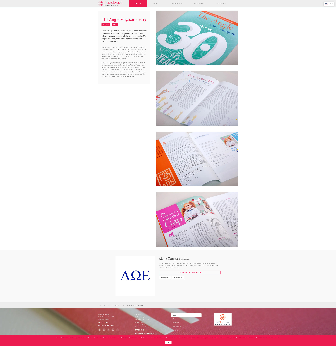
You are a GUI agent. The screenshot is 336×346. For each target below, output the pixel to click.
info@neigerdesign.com (106, 325)
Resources (175, 323)
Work (174, 315)
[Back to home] (113, 3)
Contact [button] (220, 3)
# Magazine (106, 24)
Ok (168, 342)
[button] (197, 38)
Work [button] (137, 3)
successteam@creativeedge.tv (144, 333)
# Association (178, 277)
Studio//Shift (199, 3)
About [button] (155, 3)
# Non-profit (164, 277)
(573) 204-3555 (139, 330)
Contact (175, 330)
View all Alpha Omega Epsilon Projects (189, 272)
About (174, 319)
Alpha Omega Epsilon (174, 258)
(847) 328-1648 (103, 322)
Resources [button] (176, 3)
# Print (114, 24)
